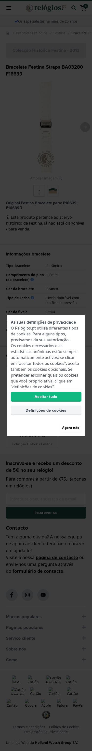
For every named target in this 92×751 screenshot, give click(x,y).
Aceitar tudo (46, 396)
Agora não (70, 427)
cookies (23, 334)
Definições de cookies (46, 410)
